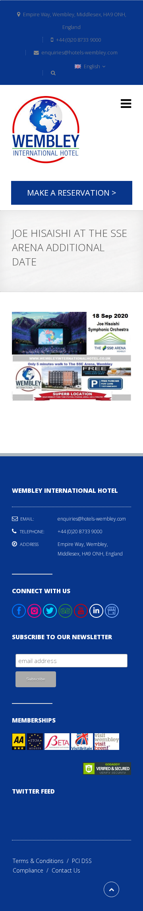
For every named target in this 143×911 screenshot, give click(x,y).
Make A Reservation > (71, 192)
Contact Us (66, 870)
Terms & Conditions (42, 861)
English (92, 66)
